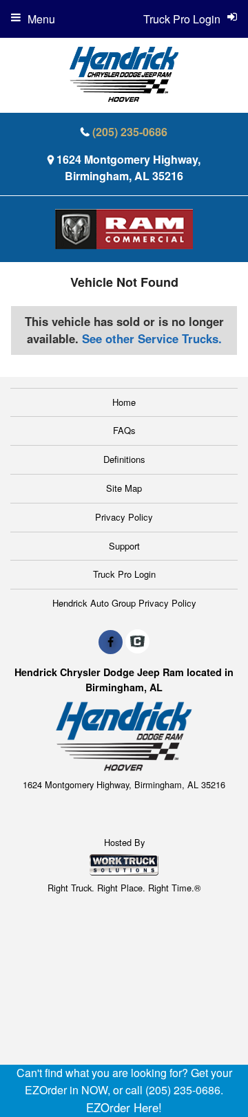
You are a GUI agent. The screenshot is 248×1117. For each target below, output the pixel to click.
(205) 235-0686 (129, 132)
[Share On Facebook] (111, 642)
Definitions (124, 459)
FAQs (124, 430)
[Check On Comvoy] (137, 642)
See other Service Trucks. (152, 338)
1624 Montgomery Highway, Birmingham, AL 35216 (128, 167)
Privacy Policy (124, 516)
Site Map (124, 488)
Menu (41, 19)
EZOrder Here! (124, 1107)
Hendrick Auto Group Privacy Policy (124, 602)
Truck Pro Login (124, 574)
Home (124, 402)
